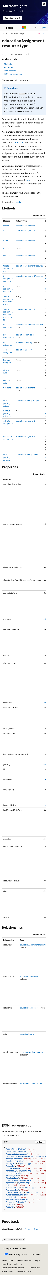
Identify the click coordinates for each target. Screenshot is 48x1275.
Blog (37, 1260)
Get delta (7, 388)
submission (18, 142)
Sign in (43, 27)
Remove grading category (7, 413)
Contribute (6, 1264)
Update (6, 240)
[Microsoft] (24, 27)
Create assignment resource (8, 268)
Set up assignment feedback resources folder (8, 314)
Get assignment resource (8, 279)
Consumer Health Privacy (13, 1267)
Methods (8, 64)
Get (4, 230)
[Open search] (36, 27)
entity (18, 202)
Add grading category (7, 403)
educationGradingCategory (27, 400)
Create (6, 225)
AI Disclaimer (7, 1260)
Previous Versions (24, 1260)
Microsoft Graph (17, 33)
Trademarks (7, 1271)
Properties (8, 67)
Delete (6, 248)
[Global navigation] (2, 27)
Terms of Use (34, 1267)
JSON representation (13, 74)
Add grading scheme (6, 457)
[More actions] (43, 33)
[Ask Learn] (39, 33)
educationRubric (27, 1034)
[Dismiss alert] (44, 4)
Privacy (17, 1264)
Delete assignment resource (8, 289)
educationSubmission (25, 335)
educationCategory (24, 342)
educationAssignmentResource (29, 266)
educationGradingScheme (27, 454)
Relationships (10, 70)
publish (30, 180)
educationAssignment (25, 225)
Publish (6, 255)
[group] (24, 340)
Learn (5, 33)
